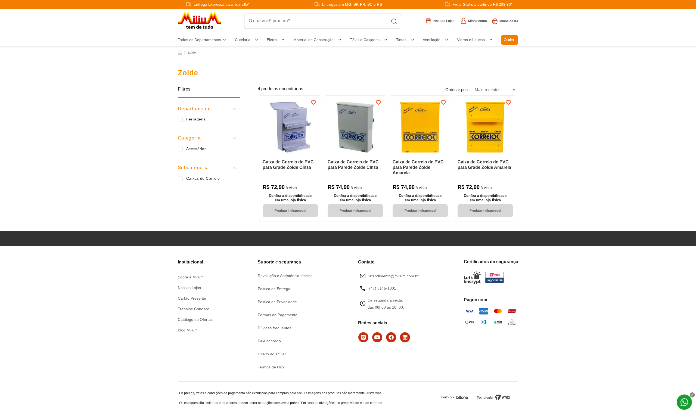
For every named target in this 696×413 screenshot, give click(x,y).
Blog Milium (188, 330)
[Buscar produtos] (394, 21)
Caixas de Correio (203, 178)
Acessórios (196, 149)
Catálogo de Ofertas (195, 319)
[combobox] (322, 21)
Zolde (192, 52)
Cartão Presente (192, 298)
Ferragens (196, 119)
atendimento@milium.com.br (394, 276)
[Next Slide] (314, 127)
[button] (209, 108)
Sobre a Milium (191, 277)
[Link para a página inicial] (180, 52)
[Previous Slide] (266, 127)
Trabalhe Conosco (193, 309)
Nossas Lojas (189, 287)
